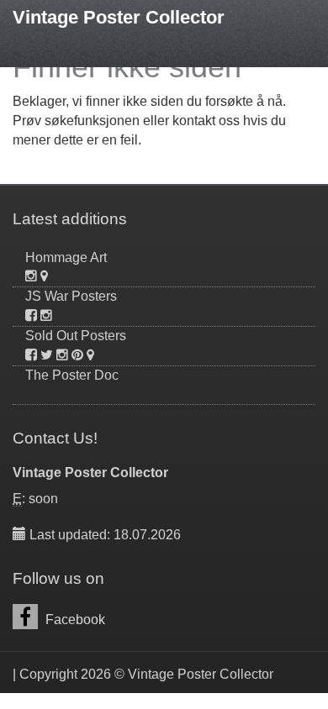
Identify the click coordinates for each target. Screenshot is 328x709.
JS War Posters (71, 296)
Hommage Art (66, 257)
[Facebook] (31, 315)
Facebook (73, 619)
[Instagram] (31, 276)
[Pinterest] (77, 355)
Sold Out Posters (75, 335)
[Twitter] (46, 355)
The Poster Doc (72, 375)
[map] (44, 276)
